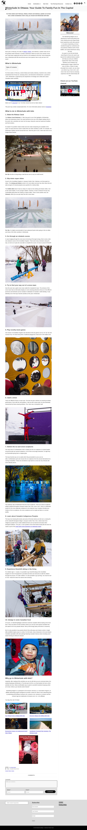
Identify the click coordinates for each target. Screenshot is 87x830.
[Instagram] (77, 3)
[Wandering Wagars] (12, 3)
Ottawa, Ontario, (27, 51)
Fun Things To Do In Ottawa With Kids (15, 715)
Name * (9, 790)
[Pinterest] (79, 3)
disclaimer (48, 106)
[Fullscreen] (78, 96)
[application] (70, 90)
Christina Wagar (13, 767)
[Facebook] (75, 3)
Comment (7, 779)
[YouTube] (81, 3)
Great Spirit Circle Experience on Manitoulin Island (28, 526)
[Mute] (75, 96)
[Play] (62, 95)
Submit (33, 820)
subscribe (14, 103)
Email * (27, 790)
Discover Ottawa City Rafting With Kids (39, 715)
